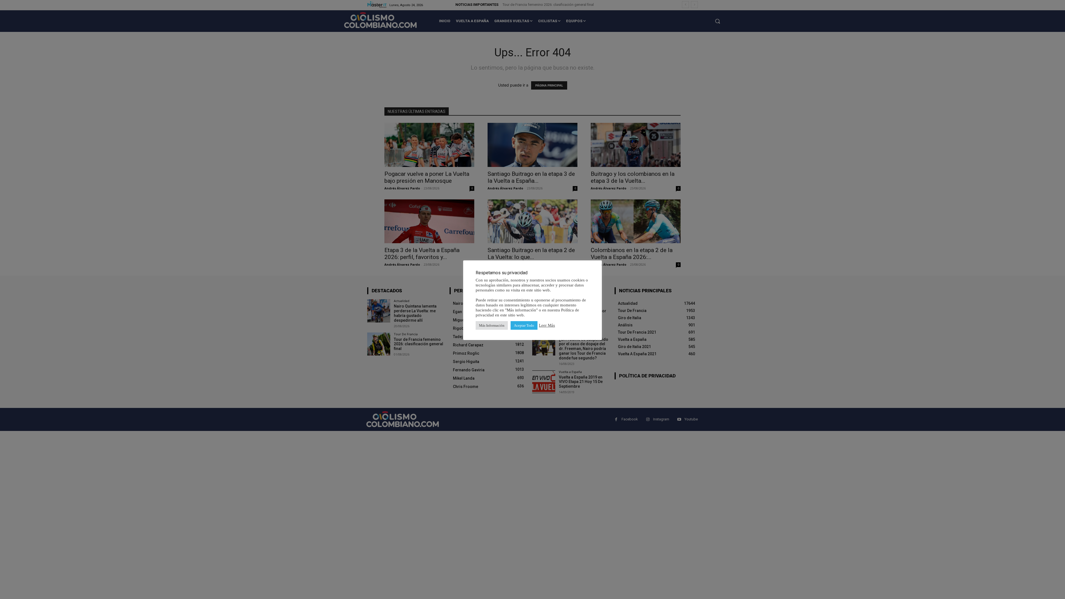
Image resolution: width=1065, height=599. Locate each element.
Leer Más (547, 325)
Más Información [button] (491, 325)
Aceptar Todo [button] (524, 325)
